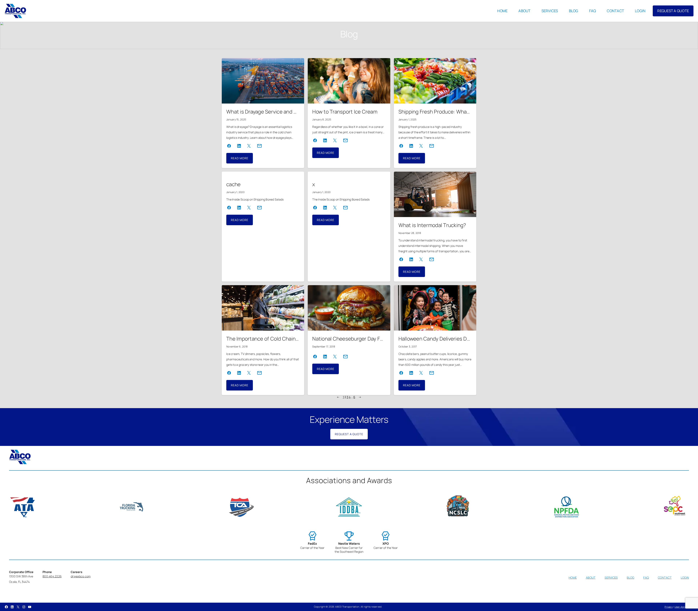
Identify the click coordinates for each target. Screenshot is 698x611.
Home (502, 10)
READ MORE (242, 159)
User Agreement (684, 606)
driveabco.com (81, 576)
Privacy (669, 606)
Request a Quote (349, 434)
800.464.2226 (52, 576)
